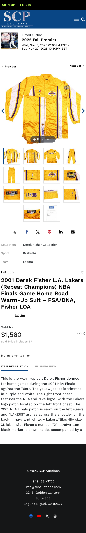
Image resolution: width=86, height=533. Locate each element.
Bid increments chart (15, 355)
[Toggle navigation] (76, 19)
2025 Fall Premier (39, 39)
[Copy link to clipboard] (14, 232)
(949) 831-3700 (43, 481)
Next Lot (76, 65)
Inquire (20, 315)
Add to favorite (82, 272)
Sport (5, 253)
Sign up (8, 5)
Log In (25, 5)
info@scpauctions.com (43, 487)
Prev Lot (10, 66)
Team (5, 262)
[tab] (14, 368)
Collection (8, 245)
